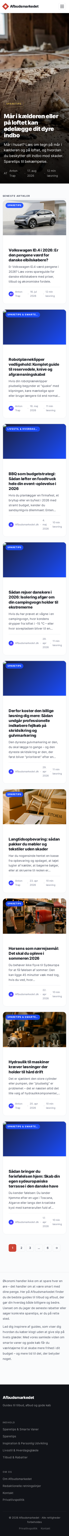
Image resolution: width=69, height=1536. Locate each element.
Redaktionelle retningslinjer (22, 1486)
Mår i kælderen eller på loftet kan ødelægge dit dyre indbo (31, 126)
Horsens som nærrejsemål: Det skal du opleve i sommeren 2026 (34, 953)
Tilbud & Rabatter (15, 1457)
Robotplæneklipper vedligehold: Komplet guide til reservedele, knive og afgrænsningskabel (34, 367)
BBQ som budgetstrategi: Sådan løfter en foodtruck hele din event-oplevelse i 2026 (32, 481)
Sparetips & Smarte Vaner (23, 314)
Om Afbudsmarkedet (17, 1479)
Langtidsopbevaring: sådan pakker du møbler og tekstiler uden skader (34, 844)
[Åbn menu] (62, 6)
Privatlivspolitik (13, 1500)
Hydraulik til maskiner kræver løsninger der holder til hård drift (29, 1066)
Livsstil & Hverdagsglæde (23, 429)
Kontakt (8, 1493)
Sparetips (13, 103)
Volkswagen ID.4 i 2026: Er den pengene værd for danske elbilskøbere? (33, 255)
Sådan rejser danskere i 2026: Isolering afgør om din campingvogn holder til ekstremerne (33, 599)
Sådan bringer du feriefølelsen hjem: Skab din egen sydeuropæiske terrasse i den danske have (34, 1178)
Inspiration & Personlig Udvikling (25, 1443)
